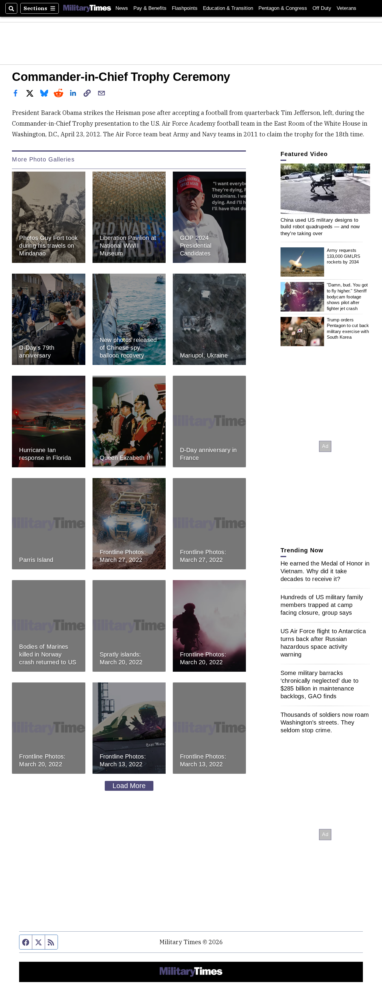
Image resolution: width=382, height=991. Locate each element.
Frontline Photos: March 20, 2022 (203, 658)
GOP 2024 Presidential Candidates (196, 246)
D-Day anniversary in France (208, 454)
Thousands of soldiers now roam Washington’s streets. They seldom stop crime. (325, 722)
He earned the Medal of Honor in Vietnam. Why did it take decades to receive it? (325, 571)
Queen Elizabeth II (125, 457)
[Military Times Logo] (87, 8)
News (121, 8)
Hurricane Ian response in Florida (45, 454)
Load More (129, 786)
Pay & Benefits (150, 8)
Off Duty (321, 8)
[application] (325, 189)
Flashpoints (185, 8)
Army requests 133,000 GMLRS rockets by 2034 (343, 256)
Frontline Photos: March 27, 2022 (123, 556)
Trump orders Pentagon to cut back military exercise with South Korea (348, 328)
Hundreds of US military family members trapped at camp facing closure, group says (322, 605)
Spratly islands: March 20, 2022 (121, 658)
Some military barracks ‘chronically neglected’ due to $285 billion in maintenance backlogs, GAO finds (320, 684)
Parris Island (36, 560)
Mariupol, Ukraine (204, 355)
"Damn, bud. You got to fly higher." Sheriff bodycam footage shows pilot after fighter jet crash (347, 296)
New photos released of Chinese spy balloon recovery (128, 348)
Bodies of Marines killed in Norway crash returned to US (47, 654)
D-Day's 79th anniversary (36, 352)
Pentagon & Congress (282, 8)
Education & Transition (228, 8)
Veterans (346, 8)
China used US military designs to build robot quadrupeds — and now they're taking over (320, 226)
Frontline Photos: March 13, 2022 (123, 760)
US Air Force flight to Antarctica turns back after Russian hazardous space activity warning (323, 643)
